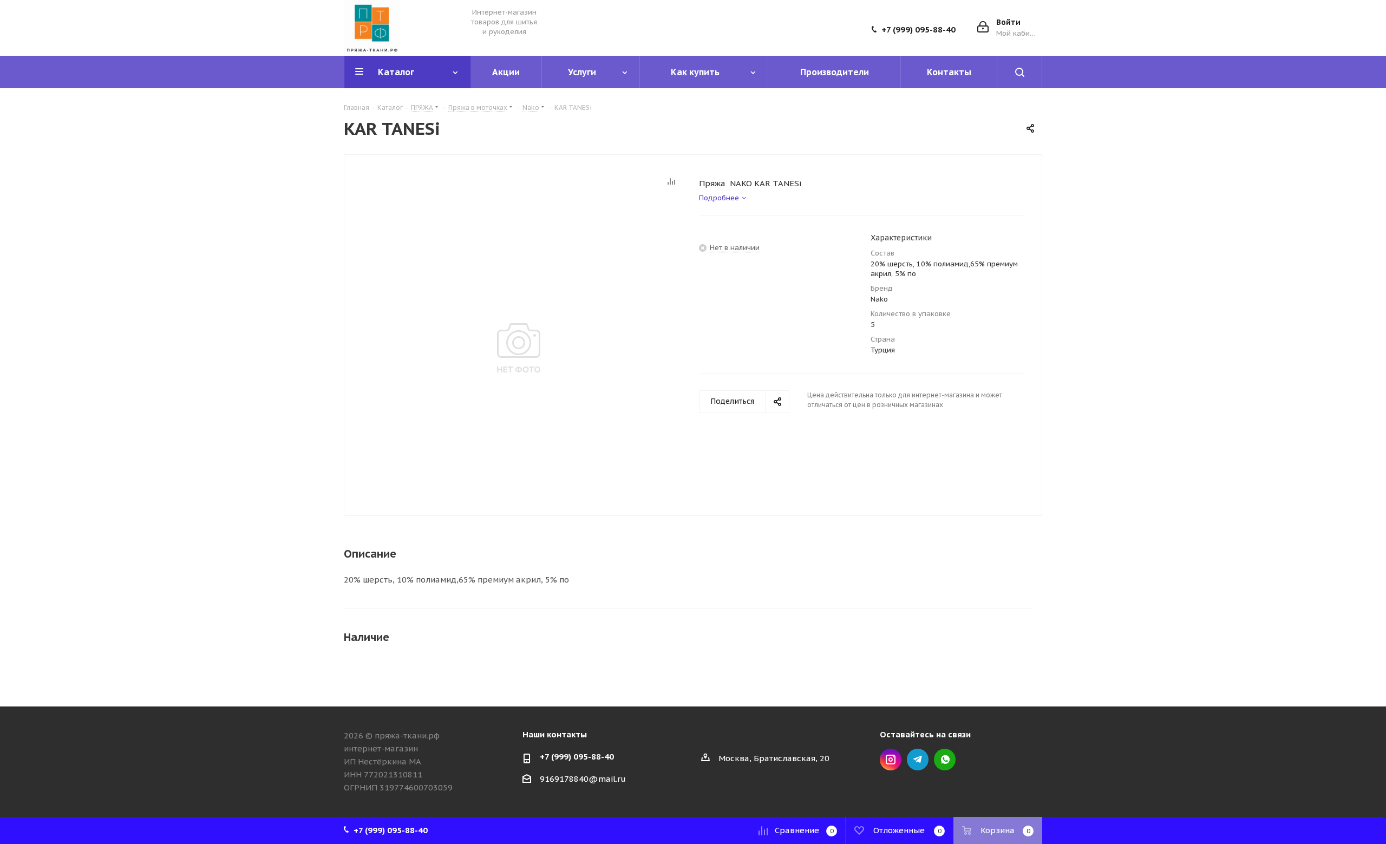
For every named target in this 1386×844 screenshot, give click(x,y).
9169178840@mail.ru (583, 779)
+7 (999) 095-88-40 (918, 30)
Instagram (890, 759)
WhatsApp (945, 759)
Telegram (918, 759)
